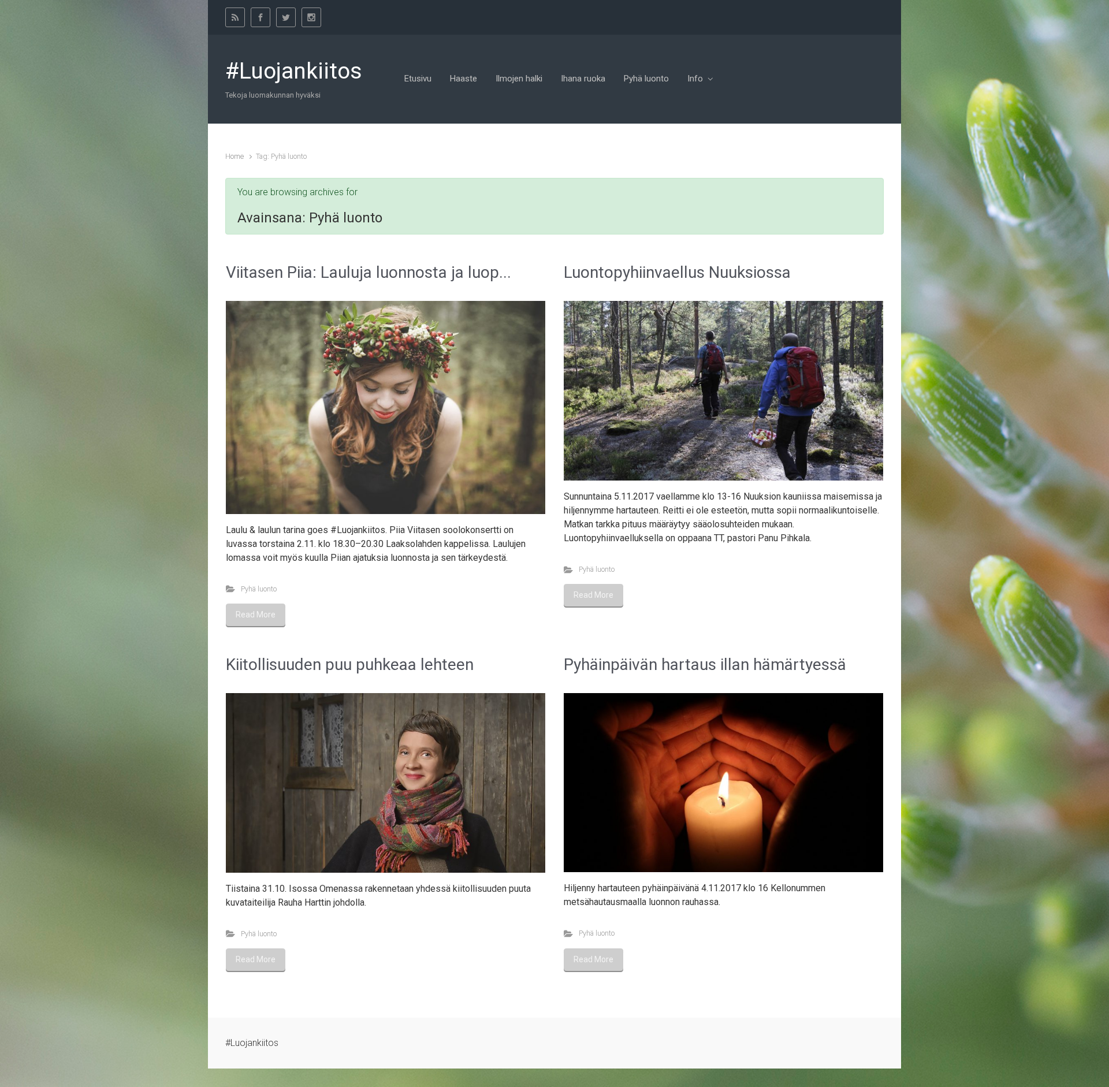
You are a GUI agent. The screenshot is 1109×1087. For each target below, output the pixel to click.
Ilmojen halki (519, 78)
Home (234, 156)
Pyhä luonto (646, 78)
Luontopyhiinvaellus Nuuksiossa (677, 272)
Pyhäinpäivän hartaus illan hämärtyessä (705, 664)
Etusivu (417, 78)
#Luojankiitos (293, 71)
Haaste (463, 78)
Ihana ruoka (583, 78)
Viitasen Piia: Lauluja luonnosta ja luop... (368, 272)
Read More (256, 614)
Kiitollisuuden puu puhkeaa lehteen (350, 664)
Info (695, 78)
